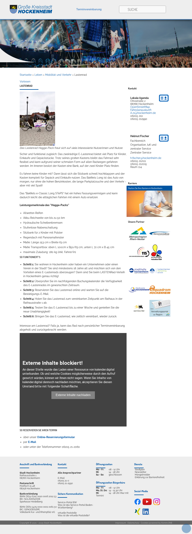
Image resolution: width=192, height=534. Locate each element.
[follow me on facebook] (137, 504)
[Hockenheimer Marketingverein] (159, 271)
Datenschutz (133, 523)
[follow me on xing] (137, 514)
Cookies (144, 523)
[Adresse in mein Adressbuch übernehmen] (164, 102)
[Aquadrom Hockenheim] (159, 290)
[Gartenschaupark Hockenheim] (156, 252)
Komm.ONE (166, 523)
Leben (38, 74)
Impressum (120, 523)
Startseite (26, 74)
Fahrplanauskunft (141, 109)
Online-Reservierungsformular (56, 437)
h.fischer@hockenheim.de (145, 157)
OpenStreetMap (140, 106)
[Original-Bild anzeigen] (37, 144)
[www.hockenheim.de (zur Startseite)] (26, 7)
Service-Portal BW (67, 502)
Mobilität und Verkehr (58, 74)
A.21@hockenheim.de (143, 112)
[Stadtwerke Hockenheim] (138, 289)
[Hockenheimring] (159, 233)
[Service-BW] (138, 308)
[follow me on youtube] (147, 504)
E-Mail (32, 442)
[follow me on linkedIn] (146, 514)
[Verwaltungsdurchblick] (159, 308)
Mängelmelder (142, 474)
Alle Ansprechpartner (69, 473)
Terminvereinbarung (89, 9)
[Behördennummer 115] (138, 252)
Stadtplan (140, 469)
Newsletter (140, 472)
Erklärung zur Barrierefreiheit (149, 477)
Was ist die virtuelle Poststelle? (74, 515)
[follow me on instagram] (156, 504)
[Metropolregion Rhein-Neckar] (137, 233)
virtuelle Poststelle (67, 513)
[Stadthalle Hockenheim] (138, 271)
